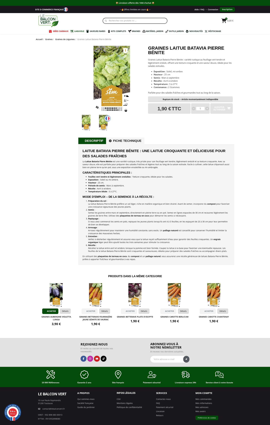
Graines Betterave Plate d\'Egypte (135, 316)
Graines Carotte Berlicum (174, 316)
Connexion (213, 9)
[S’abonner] (186, 359)
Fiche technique (127, 141)
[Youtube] (97, 359)
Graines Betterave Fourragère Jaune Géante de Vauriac (95, 318)
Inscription (227, 9)
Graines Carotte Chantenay (214, 316)
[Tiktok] (104, 359)
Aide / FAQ (199, 9)
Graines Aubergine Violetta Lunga (56, 318)
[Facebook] (83, 359)
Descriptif (94, 141)
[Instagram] (90, 359)
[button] (79, 79)
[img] (193, 108)
